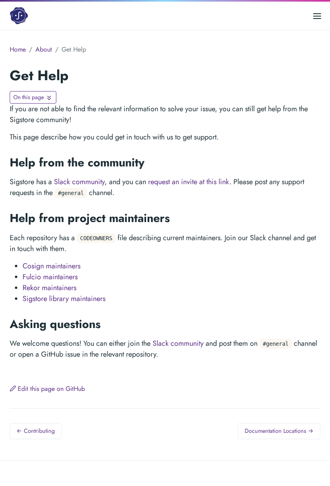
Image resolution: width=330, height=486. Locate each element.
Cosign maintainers (51, 266)
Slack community (79, 182)
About (43, 49)
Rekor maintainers (49, 287)
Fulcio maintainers (50, 277)
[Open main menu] (317, 15)
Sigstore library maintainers (64, 298)
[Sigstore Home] (20, 16)
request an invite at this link (188, 182)
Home (18, 49)
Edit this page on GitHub (51, 388)
